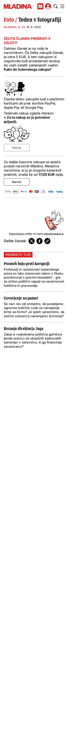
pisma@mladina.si (53, 233)
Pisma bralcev (16, 233)
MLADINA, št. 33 (14, 27)
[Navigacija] (62, 6)
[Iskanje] (56, 6)
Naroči (16, 182)
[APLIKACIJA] (40, 6)
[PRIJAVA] (48, 6)
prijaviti (10, 122)
